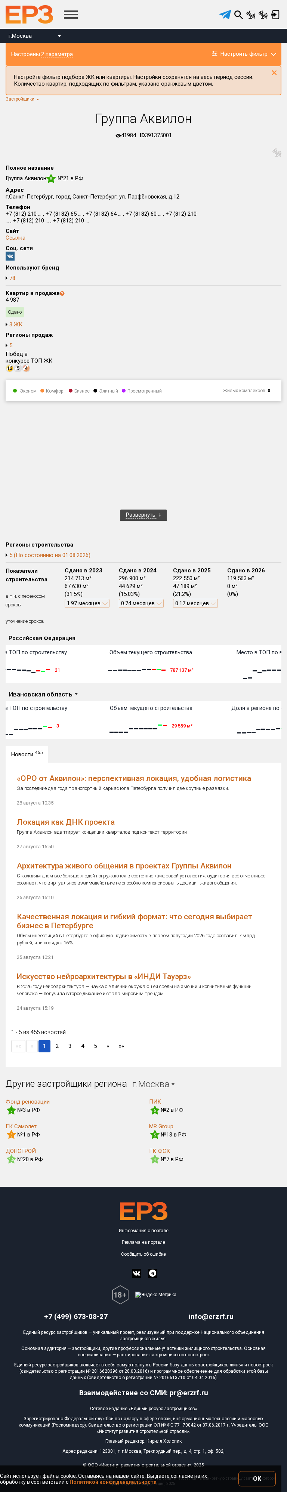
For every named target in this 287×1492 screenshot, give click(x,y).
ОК (257, 1478)
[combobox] (35, 37)
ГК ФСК (159, 1151)
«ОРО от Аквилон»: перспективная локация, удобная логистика (134, 778)
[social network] (136, 1273)
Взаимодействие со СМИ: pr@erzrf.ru (143, 1392)
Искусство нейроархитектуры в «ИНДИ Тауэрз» (104, 976)
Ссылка (15, 237)
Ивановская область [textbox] (40, 694)
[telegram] (225, 14)
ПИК (155, 1101)
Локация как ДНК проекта (66, 822)
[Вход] (275, 14)
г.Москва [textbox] (20, 36)
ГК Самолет (21, 1126)
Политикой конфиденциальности (113, 1482)
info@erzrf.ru (211, 1316)
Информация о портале (144, 1230)
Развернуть (141, 514)
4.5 (11, 1159)
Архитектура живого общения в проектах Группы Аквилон (124, 865)
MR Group (161, 1126)
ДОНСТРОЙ (21, 1151)
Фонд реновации (28, 1101)
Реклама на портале (143, 1242)
